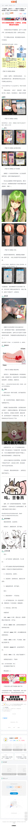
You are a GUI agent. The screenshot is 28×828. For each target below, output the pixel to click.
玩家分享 (10, 5)
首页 (3, 5)
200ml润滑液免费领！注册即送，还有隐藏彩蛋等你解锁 (14, 24)
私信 (25, 13)
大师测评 (6, 5)
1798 (14, 740)
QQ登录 (14, 793)
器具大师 (11, 821)
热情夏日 (7, 13)
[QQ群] (26, 813)
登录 (11, 787)
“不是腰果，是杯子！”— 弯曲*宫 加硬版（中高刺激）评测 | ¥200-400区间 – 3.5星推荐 (14, 9)
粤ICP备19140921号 (21, 821)
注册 (19, 787)
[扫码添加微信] (26, 816)
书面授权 (6, 707)
